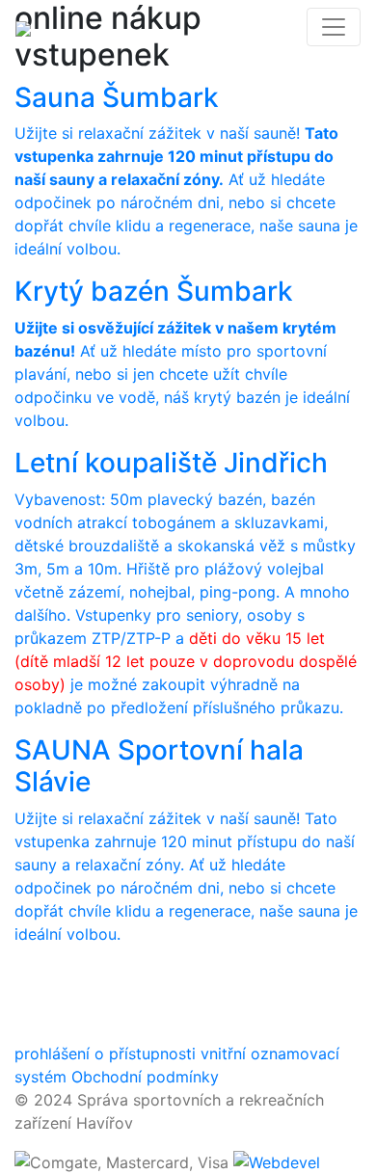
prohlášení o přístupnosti (105, 1053)
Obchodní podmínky (145, 1076)
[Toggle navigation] (334, 27)
